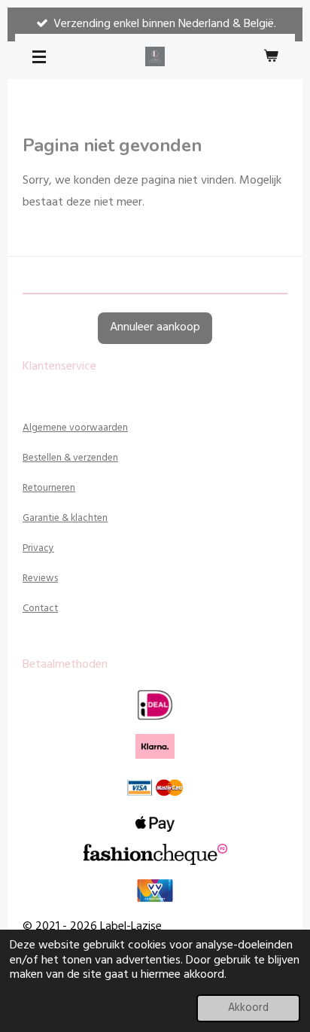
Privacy (38, 548)
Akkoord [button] (248, 1008)
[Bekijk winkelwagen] (270, 56)
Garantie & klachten (65, 518)
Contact (40, 608)
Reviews (40, 578)
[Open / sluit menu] (39, 56)
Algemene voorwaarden (75, 428)
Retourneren (49, 488)
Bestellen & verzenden (70, 458)
